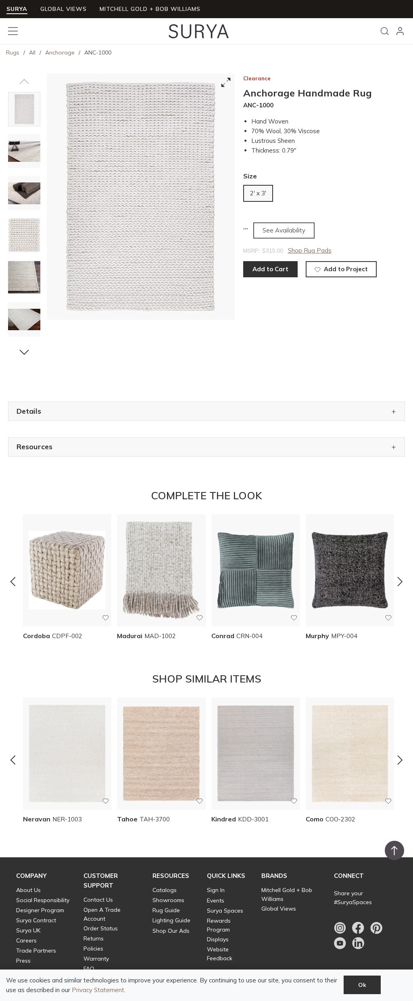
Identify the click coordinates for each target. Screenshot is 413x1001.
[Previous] (13, 581)
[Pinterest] (376, 928)
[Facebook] (358, 928)
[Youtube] (340, 943)
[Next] (400, 581)
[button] (24, 81)
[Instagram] (340, 928)
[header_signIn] (400, 31)
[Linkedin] (358, 943)
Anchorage (60, 52)
